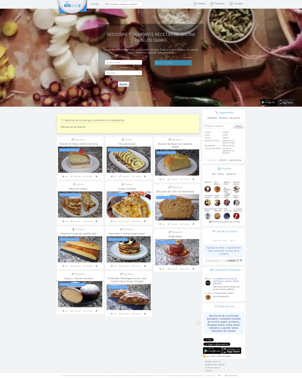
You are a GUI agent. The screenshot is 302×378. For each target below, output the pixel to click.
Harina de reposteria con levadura (228, 150)
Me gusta (77, 176)
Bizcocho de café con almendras (175, 191)
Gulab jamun (175, 236)
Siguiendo (230, 174)
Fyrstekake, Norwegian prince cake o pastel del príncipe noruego (126, 280)
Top (213, 174)
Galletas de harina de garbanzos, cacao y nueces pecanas (226, 281)
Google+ (209, 371)
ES (70, 10)
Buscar (238, 126)
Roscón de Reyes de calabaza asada (175, 145)
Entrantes (80, 229)
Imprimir (232, 240)
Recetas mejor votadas (215, 365)
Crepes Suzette (127, 188)
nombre (221, 160)
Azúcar (208, 132)
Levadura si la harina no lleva (228, 142)
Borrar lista (217, 240)
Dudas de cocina (212, 368)
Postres (128, 139)
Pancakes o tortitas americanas (127, 233)
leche (207, 135)
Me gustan (235, 118)
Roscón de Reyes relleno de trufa (78, 144)
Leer (66, 176)
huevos (225, 132)
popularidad (234, 160)
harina (207, 138)
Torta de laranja (126, 144)
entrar (123, 84)
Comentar (89, 176)
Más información (231, 375)
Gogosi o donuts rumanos (78, 278)
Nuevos (220, 174)
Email (225, 240)
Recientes (223, 118)
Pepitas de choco (212, 141)
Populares (212, 118)
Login (96, 4)
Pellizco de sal (228, 146)
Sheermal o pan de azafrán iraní (78, 233)
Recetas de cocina (72, 7)
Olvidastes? (138, 77)
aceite (224, 135)
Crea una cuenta (165, 63)
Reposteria (79, 139)
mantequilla (210, 146)
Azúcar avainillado (213, 148)
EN (74, 10)
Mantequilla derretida (72, 127)
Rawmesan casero (224, 293)
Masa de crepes (78, 188)
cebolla (225, 138)
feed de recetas (224, 356)
